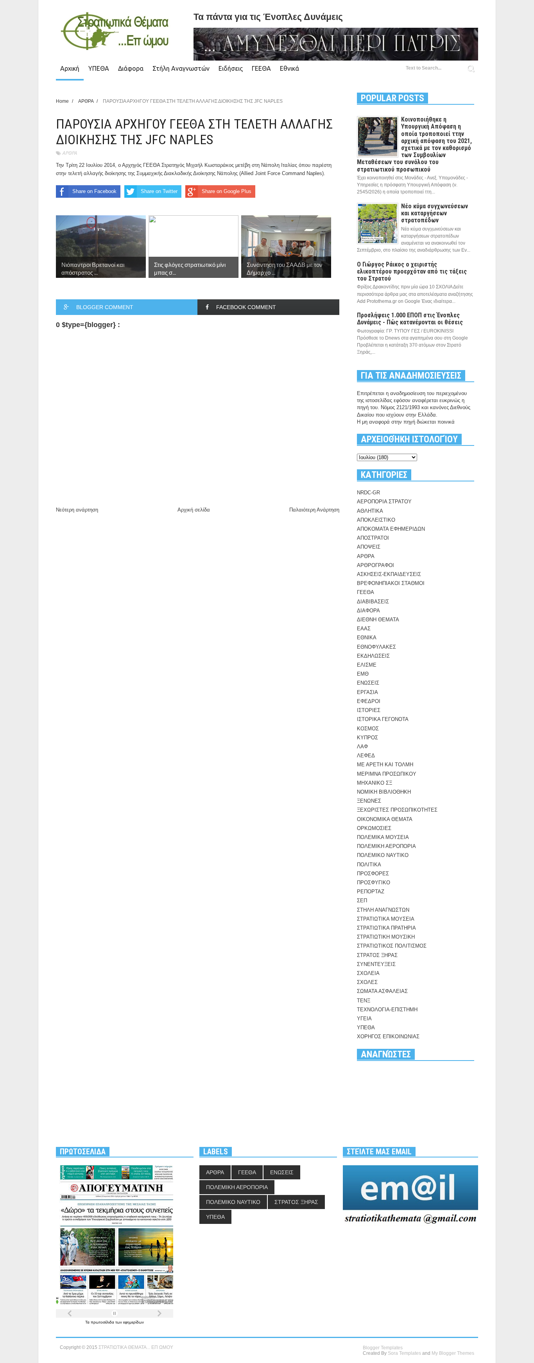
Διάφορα (130, 68)
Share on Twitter (159, 191)
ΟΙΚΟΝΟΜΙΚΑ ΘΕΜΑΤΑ (384, 819)
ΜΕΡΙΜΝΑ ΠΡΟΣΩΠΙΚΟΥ (386, 774)
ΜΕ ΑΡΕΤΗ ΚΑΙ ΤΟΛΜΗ (385, 764)
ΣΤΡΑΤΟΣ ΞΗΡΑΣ (377, 955)
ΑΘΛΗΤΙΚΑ (370, 511)
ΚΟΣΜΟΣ (368, 729)
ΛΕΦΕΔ (366, 755)
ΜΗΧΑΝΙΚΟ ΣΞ (374, 783)
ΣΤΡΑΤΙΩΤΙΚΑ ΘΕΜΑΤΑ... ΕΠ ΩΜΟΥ (136, 1347)
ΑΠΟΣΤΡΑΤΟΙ (373, 538)
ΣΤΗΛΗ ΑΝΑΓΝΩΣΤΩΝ (383, 910)
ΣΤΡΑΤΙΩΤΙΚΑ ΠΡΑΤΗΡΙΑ (386, 928)
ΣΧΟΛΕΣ (367, 982)
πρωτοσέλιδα (103, 1322)
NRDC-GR (368, 492)
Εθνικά (289, 68)
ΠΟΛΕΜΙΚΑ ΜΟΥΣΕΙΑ (383, 837)
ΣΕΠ (362, 900)
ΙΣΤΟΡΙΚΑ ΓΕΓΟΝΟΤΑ (383, 719)
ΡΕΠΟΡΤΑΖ (370, 891)
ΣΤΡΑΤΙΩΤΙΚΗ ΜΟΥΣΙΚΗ (386, 937)
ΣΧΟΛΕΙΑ (368, 973)
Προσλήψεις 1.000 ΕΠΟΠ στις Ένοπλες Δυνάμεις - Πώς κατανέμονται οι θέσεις (410, 318)
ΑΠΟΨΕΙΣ (368, 547)
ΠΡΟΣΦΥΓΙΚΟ (373, 882)
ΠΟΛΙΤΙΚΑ (369, 865)
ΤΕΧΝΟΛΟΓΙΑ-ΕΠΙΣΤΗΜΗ (387, 1009)
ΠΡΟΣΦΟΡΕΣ (373, 873)
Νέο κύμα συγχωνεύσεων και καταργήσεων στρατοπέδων (434, 213)
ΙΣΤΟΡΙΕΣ (368, 710)
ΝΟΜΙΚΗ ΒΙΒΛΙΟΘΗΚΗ (384, 792)
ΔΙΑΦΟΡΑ (368, 611)
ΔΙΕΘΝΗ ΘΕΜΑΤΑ (378, 619)
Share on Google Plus (226, 191)
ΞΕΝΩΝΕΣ (369, 801)
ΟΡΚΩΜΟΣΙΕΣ (374, 828)
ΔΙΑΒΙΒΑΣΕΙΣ (373, 602)
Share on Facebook (94, 191)
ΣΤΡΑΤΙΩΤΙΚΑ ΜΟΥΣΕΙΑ (385, 919)
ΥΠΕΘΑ (98, 68)
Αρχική (69, 68)
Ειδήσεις (231, 68)
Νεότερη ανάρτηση (77, 510)
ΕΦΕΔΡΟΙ (368, 701)
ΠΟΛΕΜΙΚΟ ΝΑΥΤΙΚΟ (383, 855)
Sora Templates (404, 1353)
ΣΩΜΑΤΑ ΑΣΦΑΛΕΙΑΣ (382, 991)
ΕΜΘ (363, 674)
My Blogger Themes (453, 1353)
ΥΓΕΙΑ (364, 1018)
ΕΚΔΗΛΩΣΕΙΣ (373, 656)
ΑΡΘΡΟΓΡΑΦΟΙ (375, 565)
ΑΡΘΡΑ (69, 153)
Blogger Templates (383, 1347)
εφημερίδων (133, 1322)
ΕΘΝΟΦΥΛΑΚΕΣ (376, 647)
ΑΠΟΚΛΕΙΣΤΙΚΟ (376, 520)
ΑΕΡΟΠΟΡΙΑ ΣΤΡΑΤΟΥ (384, 501)
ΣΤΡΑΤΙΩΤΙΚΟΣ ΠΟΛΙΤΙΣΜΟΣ (391, 946)
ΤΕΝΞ (363, 1000)
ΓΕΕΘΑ (261, 68)
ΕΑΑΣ (364, 628)
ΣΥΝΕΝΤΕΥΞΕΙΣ (376, 964)
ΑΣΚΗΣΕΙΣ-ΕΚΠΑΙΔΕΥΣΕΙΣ (389, 574)
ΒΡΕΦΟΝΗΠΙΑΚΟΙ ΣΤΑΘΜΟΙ (391, 583)
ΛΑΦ (362, 746)
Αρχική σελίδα (193, 510)
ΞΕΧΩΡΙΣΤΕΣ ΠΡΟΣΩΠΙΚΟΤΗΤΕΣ (397, 810)
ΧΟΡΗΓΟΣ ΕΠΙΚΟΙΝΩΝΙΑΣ (388, 1036)
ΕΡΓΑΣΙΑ (367, 692)
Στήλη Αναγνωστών (181, 68)
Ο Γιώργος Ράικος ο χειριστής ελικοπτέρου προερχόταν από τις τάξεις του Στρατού (412, 271)
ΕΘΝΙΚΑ (366, 637)
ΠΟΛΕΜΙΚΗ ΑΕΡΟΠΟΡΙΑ (386, 846)
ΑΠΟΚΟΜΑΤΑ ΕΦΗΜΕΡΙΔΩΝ (391, 529)
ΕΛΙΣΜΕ (366, 665)
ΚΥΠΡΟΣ (367, 738)
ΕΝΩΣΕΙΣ (368, 683)
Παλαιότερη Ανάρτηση (314, 510)
